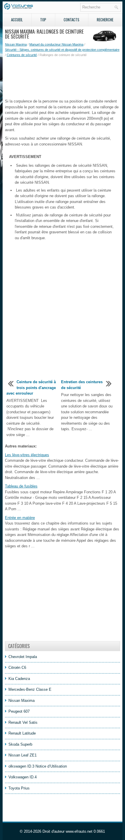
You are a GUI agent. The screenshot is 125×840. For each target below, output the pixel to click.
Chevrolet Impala (22, 657)
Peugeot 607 (19, 711)
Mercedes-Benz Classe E (29, 689)
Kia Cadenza (19, 678)
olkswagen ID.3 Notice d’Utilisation (37, 766)
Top (43, 19)
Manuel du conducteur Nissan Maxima (56, 44)
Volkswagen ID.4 (22, 777)
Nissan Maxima (16, 44)
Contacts (71, 19)
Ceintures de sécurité (22, 55)
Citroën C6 (17, 667)
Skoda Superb (20, 744)
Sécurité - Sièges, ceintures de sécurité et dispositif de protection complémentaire (62, 49)
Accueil (17, 19)
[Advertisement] (62, 78)
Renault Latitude (22, 733)
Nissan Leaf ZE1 (22, 755)
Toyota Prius (19, 788)
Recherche (105, 19)
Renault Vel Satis (23, 722)
